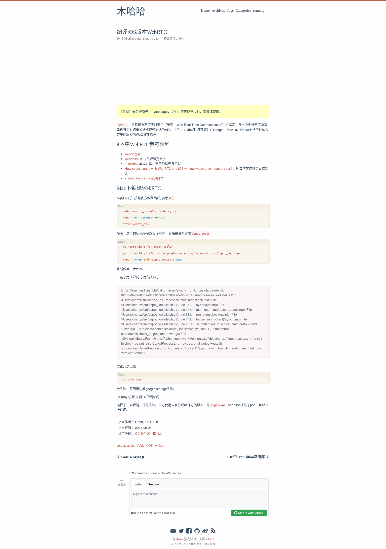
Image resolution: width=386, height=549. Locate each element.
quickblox (131, 163)
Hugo (179, 539)
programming (140, 38)
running (258, 10)
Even (211, 539)
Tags (230, 10)
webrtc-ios (132, 159)
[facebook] (189, 531)
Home (205, 10)
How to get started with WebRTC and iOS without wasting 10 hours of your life (180, 168)
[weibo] (205, 531)
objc (141, 445)
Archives (218, 10)
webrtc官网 (133, 154)
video (159, 445)
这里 (171, 198)
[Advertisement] (193, 73)
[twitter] (181, 531)
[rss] (213, 531)
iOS (150, 445)
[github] (197, 531)
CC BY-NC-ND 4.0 (148, 433)
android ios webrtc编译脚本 (144, 178)
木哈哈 (131, 12)
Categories (243, 10)
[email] (173, 531)
